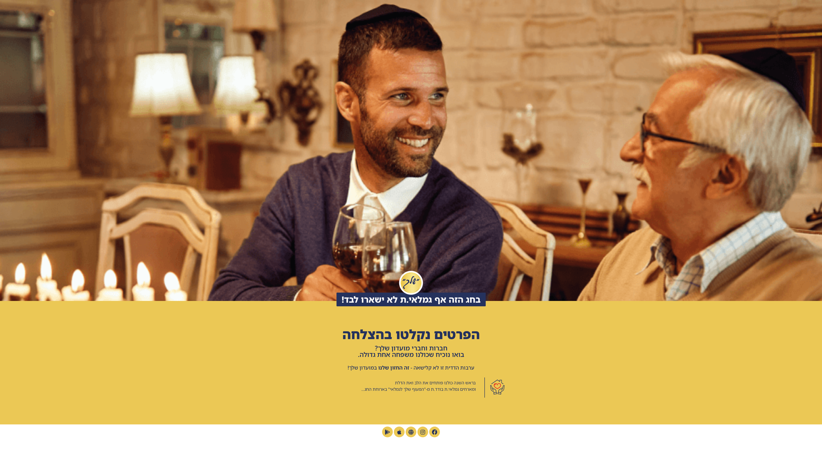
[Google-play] (387, 432)
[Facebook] (434, 432)
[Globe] (411, 432)
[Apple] (399, 432)
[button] (411, 299)
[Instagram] (422, 432)
